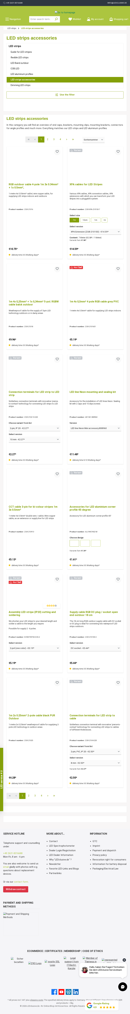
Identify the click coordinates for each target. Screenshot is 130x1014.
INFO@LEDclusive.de (117, 3)
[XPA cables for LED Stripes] (95, 165)
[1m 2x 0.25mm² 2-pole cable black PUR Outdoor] (34, 696)
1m (95, 220)
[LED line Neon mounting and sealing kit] (95, 372)
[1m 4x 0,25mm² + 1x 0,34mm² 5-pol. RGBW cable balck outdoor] (34, 282)
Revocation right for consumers (109, 859)
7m (74, 220)
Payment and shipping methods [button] (18, 904)
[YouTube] (61, 991)
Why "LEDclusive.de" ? (60, 859)
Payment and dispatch (104, 850)
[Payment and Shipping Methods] (21, 924)
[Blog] (68, 991)
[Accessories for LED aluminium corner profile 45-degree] (95, 487)
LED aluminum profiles (22, 74)
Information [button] (98, 833)
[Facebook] (54, 991)
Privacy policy (100, 855)
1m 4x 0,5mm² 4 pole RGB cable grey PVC (94, 301)
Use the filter (67, 94)
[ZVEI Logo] (35, 963)
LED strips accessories (23, 79)
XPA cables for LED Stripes (86, 184)
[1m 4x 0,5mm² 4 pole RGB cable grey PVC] (95, 282)
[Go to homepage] (65, 12)
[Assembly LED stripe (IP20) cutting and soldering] (34, 592)
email (6, 867)
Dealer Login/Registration (62, 850)
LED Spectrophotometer (62, 846)
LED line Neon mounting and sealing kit (93, 391)
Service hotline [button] (14, 833)
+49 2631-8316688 (14, 3)
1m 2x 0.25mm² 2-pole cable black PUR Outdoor (32, 717)
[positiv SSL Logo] (53, 963)
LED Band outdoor (20, 63)
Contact (53, 841)
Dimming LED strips (20, 85)
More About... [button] (55, 833)
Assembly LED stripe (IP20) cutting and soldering (32, 614)
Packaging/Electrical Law (105, 868)
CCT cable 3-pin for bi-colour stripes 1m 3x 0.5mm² (33, 508)
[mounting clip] (74, 543)
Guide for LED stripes (21, 52)
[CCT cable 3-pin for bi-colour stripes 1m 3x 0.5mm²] (34, 487)
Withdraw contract (16, 889)
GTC (95, 841)
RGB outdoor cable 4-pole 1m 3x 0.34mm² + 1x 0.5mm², (33, 186)
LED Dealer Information (61, 855)
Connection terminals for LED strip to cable (92, 717)
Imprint (96, 846)
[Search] (56, 19)
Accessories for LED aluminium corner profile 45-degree (93, 508)
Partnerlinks (55, 873)
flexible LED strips (20, 57)
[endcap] (96, 543)
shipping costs (36, 1000)
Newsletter (55, 864)
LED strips (15, 46)
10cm (85, 220)
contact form (21, 882)
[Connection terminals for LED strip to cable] (95, 696)
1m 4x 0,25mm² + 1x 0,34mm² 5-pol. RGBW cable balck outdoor (34, 303)
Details (35, 800)
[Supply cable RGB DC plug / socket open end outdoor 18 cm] (95, 592)
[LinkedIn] (75, 991)
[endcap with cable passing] (85, 543)
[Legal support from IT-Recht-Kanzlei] (72, 963)
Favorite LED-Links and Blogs (64, 868)
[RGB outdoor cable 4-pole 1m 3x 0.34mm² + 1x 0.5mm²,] (34, 165)
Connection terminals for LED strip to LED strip (34, 393)
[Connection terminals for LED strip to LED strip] (34, 372)
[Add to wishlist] (57, 152)
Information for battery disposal (110, 864)
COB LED (15, 68)
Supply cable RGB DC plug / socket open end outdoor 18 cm (94, 614)
